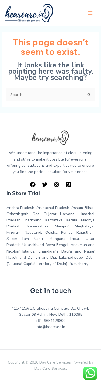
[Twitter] (44, 184)
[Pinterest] (68, 184)
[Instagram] (56, 184)
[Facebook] (33, 184)
